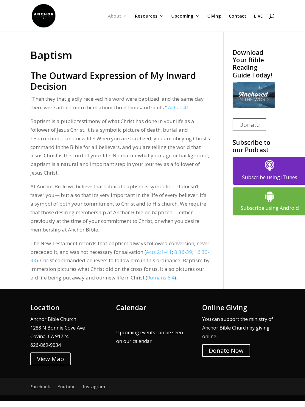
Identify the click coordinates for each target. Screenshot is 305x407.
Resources (146, 16)
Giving (214, 16)
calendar (142, 341)
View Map (50, 359)
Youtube (66, 386)
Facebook (40, 386)
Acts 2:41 (178, 107)
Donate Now (226, 351)
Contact (237, 16)
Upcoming (182, 16)
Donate (249, 125)
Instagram (94, 386)
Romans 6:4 (161, 277)
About (114, 16)
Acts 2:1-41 (159, 251)
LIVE (258, 16)
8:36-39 (183, 251)
